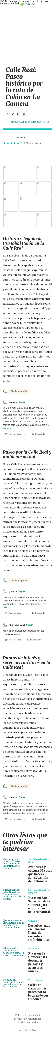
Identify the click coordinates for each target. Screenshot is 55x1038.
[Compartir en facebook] (7, 114)
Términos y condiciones (27, 1018)
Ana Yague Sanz (21, 625)
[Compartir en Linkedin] (18, 114)
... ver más (41, 813)
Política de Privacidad (27, 1015)
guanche (17, 402)
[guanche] (5, 137)
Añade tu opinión (19, 391)
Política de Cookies (27, 1022)
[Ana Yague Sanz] (8, 137)
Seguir (22, 402)
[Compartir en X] (12, 114)
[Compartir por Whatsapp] (24, 114)
